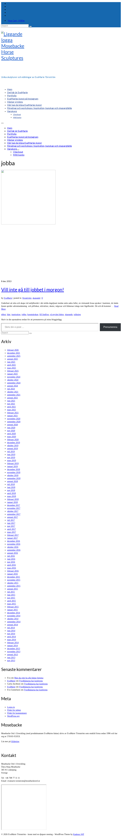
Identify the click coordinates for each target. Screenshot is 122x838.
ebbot (3, 314)
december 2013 (13, 648)
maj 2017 (11, 526)
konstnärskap (32, 314)
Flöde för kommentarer (17, 713)
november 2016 (13, 544)
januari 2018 (12, 502)
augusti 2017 (12, 517)
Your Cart (16, 20)
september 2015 (13, 586)
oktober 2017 (12, 511)
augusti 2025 (12, 359)
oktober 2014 (12, 619)
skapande (36, 298)
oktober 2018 (12, 475)
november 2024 (13, 377)
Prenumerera (110, 327)
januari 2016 (12, 574)
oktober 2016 (12, 547)
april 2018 (11, 493)
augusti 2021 (12, 398)
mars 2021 (11, 410)
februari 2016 (13, 571)
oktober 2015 (12, 583)
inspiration (15, 314)
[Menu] (2, 123)
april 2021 (11, 407)
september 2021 (13, 395)
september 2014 (13, 622)
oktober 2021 (12, 392)
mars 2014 (11, 640)
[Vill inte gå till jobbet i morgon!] (61, 225)
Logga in (11, 707)
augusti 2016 (12, 553)
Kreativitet (26, 298)
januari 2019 (12, 466)
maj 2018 (11, 490)
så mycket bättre (57, 314)
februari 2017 (13, 535)
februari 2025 (13, 371)
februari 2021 (13, 413)
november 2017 (13, 508)
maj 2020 (11, 431)
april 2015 (11, 601)
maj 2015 (11, 598)
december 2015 (13, 577)
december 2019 (13, 442)
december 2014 (13, 613)
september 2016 (13, 550)
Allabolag (15, 741)
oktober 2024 (12, 380)
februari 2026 (13, 350)
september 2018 (13, 478)
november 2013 (13, 651)
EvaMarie (8, 298)
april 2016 (11, 565)
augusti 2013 (12, 654)
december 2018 (13, 469)
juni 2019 (11, 454)
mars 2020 (11, 436)
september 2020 (13, 422)
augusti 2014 (12, 625)
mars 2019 (11, 460)
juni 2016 (11, 559)
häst (8, 314)
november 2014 (13, 616)
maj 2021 (11, 404)
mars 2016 (11, 568)
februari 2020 (13, 439)
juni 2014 (11, 631)
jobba (24, 314)
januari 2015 (12, 610)
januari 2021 (12, 416)
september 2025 (13, 356)
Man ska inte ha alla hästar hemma (28, 678)
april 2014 (11, 637)
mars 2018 (11, 496)
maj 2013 (11, 660)
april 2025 (11, 365)
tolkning (77, 314)
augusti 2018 (12, 481)
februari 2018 (13, 499)
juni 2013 (11, 657)
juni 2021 (11, 401)
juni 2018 (11, 487)
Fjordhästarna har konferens (31, 681)
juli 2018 (11, 484)
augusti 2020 (12, 425)
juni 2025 (11, 362)
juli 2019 (11, 451)
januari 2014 (12, 646)
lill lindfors (44, 314)
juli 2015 (11, 592)
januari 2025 (12, 374)
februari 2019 (13, 463)
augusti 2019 (12, 448)
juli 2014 (11, 628)
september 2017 (13, 514)
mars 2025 (11, 368)
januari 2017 (12, 538)
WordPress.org (13, 716)
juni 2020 (11, 428)
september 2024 (13, 383)
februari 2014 (13, 643)
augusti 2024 (12, 386)
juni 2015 (11, 595)
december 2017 (13, 505)
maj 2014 (11, 634)
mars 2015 (11, 604)
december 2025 (13, 353)
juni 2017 (11, 523)
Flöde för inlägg (14, 710)
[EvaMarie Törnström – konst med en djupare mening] (61, 52)
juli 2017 (11, 520)
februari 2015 (13, 607)
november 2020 (13, 419)
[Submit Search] (30, 26)
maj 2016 (11, 562)
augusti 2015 (12, 589)
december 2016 (13, 541)
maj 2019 (11, 457)
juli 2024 (11, 389)
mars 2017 (11, 532)
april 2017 (11, 529)
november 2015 (13, 580)
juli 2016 (11, 556)
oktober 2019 (12, 445)
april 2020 (11, 434)
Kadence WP (78, 834)
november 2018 (13, 472)
